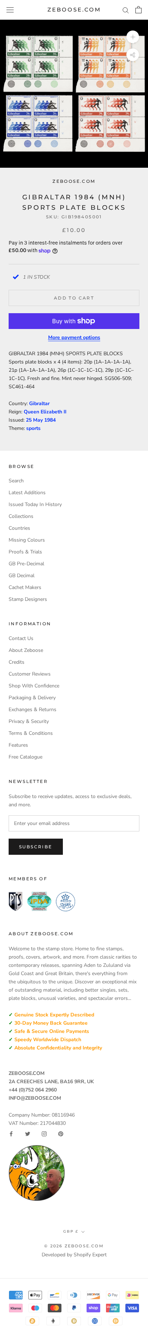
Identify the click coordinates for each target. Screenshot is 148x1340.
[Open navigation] (10, 10)
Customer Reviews (30, 674)
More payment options (74, 337)
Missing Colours (27, 540)
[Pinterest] (60, 1133)
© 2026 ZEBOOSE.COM (74, 1245)
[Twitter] (27, 1133)
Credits (16, 662)
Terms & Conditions (31, 733)
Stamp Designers (28, 599)
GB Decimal (21, 575)
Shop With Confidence (34, 685)
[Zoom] (132, 37)
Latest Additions (27, 492)
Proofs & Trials (25, 551)
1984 (50, 420)
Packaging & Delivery (32, 697)
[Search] (125, 10)
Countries (19, 528)
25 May (35, 420)
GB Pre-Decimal (26, 563)
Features (18, 745)
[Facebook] (11, 1133)
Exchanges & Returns (32, 709)
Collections (21, 516)
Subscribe (35, 846)
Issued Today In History (35, 504)
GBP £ (70, 1231)
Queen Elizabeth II (45, 411)
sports (33, 428)
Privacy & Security (29, 721)
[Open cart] (138, 9)
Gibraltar (39, 403)
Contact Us (21, 638)
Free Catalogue (25, 757)
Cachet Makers (25, 587)
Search (16, 480)
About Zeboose (26, 650)
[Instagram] (44, 1133)
